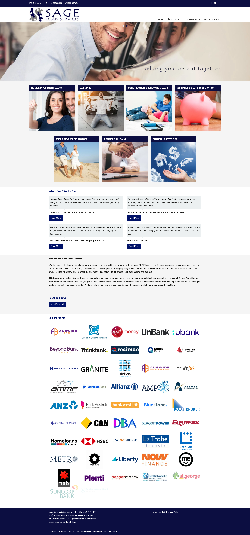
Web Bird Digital (110, 531)
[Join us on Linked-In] (219, 3)
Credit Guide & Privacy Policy (166, 512)
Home (160, 19)
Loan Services (190, 19)
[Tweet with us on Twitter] (215, 3)
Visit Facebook (57, 304)
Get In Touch (210, 19)
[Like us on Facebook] (211, 3)
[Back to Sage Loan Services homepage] (54, 15)
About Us (172, 19)
